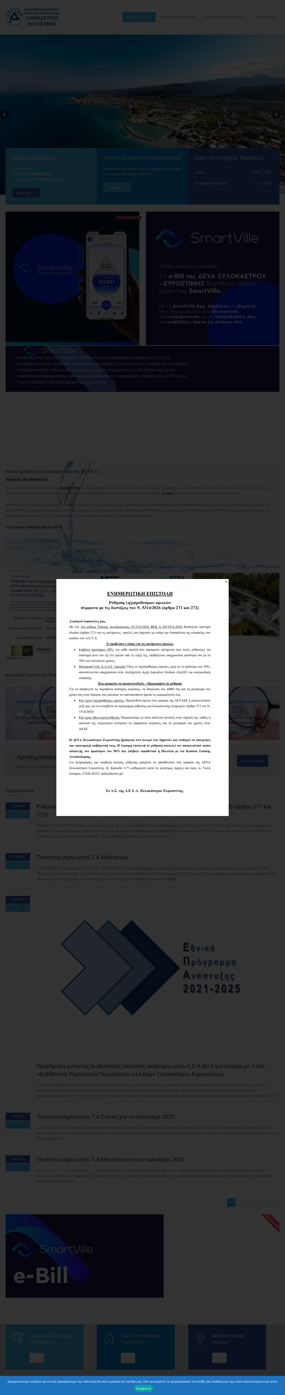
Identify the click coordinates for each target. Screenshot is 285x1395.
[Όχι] (279, 1385)
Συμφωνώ (143, 1388)
